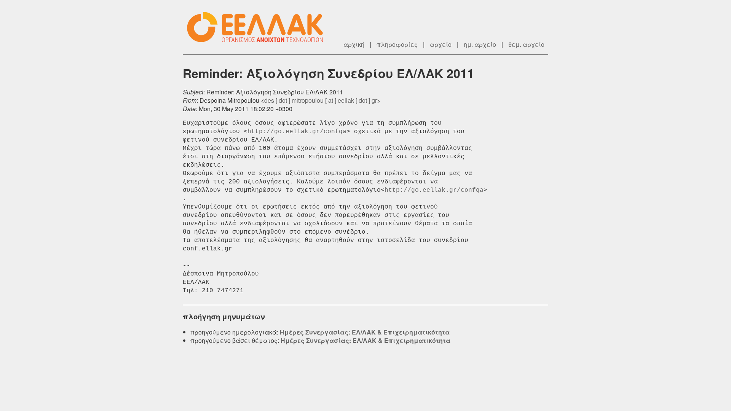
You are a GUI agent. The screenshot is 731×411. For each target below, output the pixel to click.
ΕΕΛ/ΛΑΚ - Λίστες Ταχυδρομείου (259, 27)
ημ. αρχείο (480, 44)
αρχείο (441, 44)
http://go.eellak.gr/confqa (296, 131)
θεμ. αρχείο (526, 44)
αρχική (353, 44)
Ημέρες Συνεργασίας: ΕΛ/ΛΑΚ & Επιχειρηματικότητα (365, 332)
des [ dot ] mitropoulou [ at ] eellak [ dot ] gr (320, 100)
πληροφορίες (397, 44)
